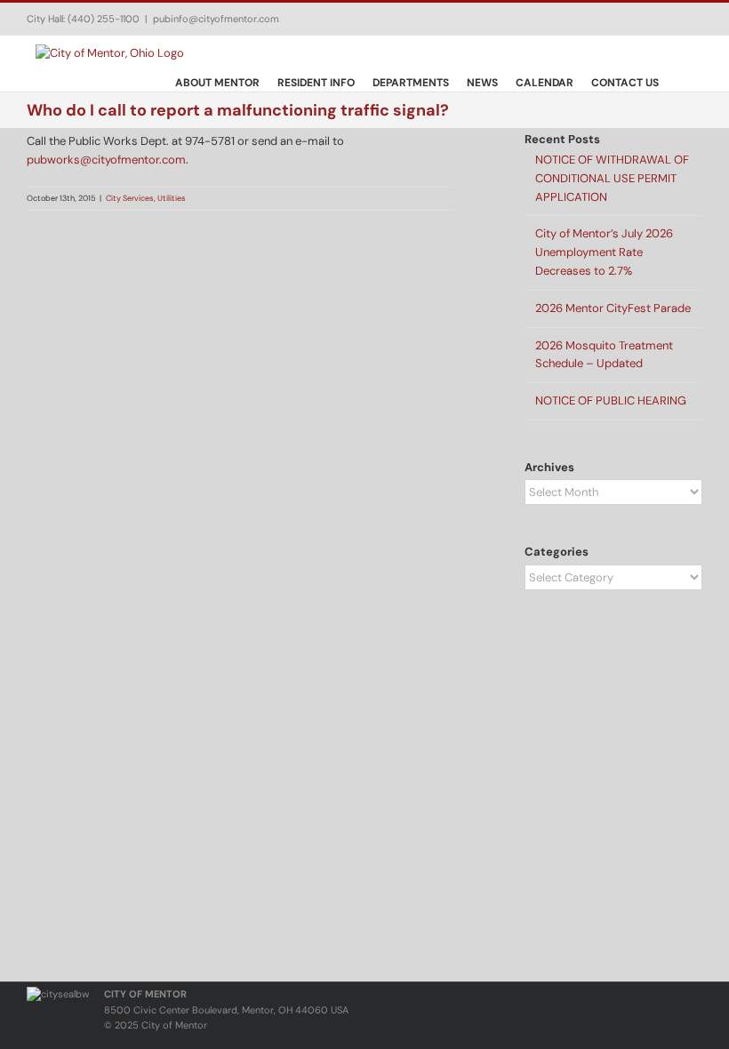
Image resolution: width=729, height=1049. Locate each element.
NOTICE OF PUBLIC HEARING (610, 400)
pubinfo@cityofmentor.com (216, 18)
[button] (681, 82)
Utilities (171, 198)
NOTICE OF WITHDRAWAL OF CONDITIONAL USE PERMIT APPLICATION (612, 178)
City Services (130, 198)
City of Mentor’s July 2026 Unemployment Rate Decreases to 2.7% (604, 252)
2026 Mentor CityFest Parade (613, 308)
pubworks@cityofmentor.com (106, 159)
